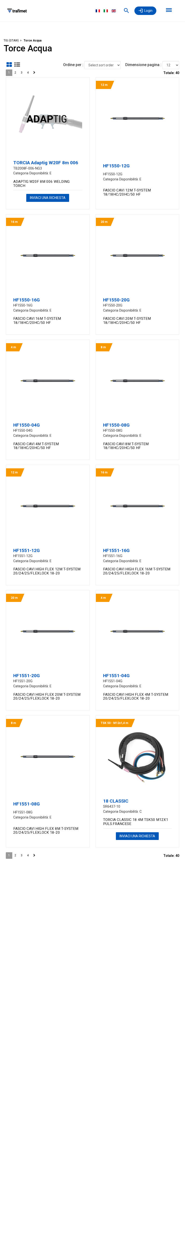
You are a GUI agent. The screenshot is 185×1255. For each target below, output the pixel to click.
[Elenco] (17, 64)
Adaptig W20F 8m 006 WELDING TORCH (41, 183)
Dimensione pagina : (143, 64)
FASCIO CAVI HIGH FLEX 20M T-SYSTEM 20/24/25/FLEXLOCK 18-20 (46, 696)
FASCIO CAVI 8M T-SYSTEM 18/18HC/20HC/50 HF (126, 446)
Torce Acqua (32, 40)
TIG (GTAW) (11, 40)
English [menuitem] (114, 10)
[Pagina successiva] (34, 72)
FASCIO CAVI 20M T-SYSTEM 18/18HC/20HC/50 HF (127, 320)
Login (148, 11)
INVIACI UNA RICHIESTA (48, 198)
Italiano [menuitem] (106, 10)
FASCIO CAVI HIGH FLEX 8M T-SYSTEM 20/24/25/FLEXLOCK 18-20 (45, 830)
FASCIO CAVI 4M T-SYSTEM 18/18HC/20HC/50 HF (36, 446)
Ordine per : (73, 64)
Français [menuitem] (98, 10)
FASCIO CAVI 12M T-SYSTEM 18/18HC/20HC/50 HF (127, 192)
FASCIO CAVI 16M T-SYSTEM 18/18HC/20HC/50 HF (37, 320)
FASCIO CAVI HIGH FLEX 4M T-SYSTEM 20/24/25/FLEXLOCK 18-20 (135, 696)
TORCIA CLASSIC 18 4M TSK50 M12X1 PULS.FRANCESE (135, 822)
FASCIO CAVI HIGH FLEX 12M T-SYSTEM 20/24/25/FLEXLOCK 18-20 (46, 571)
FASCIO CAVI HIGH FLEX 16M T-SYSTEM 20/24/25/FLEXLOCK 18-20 (136, 571)
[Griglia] (9, 64)
